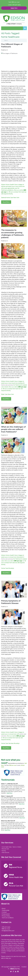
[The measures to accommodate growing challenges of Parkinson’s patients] (14, 218)
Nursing (4, 850)
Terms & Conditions (8, 917)
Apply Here (14, 8)
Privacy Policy (6, 916)
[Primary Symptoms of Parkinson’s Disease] (14, 589)
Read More (6, 202)
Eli (7, 50)
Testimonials (5, 910)
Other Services (5, 852)
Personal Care (5, 848)
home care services (7, 385)
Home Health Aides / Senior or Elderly (11, 847)
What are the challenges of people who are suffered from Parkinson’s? (13, 429)
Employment (6, 914)
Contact (4, 912)
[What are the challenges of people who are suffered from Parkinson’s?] (14, 415)
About (3, 908)
